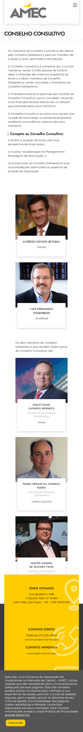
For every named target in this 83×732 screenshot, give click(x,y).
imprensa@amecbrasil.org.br (42, 653)
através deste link (17, 715)
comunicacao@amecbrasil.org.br (42, 639)
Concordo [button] (15, 722)
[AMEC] (28, 19)
